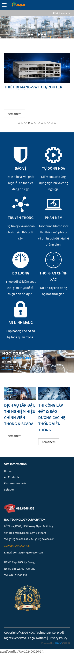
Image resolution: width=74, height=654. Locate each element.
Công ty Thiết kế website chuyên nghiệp (62, 644)
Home (8, 471)
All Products (11, 477)
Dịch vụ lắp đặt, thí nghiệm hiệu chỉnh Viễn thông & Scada (19, 414)
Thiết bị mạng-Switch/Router (33, 86)
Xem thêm (14, 114)
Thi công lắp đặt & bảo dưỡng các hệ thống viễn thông (51, 417)
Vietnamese (62, 13)
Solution (9, 489)
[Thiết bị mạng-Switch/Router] (37, 68)
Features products (15, 483)
